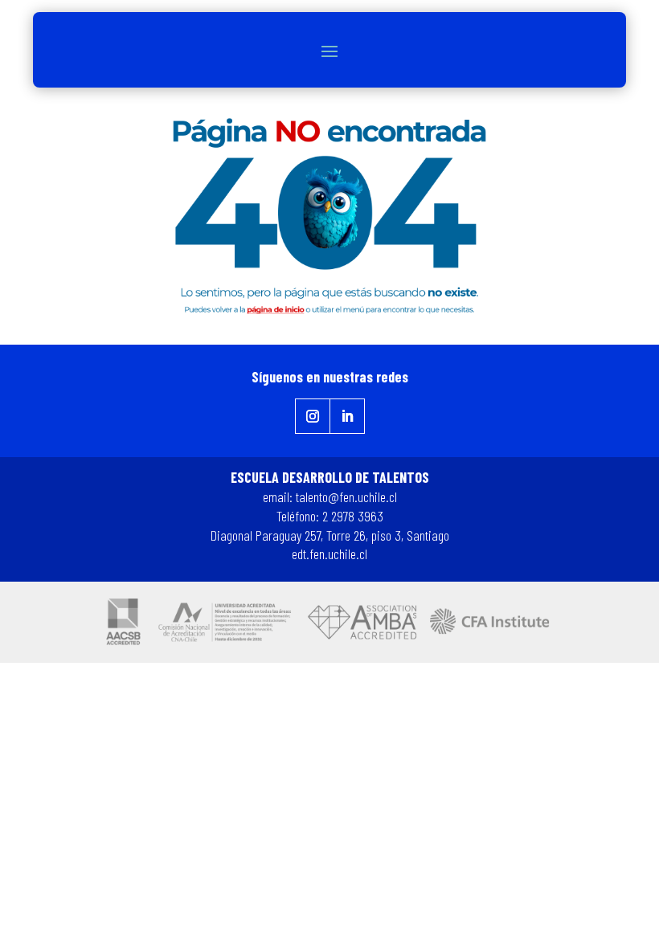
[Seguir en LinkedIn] (347, 416)
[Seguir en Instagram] (312, 416)
